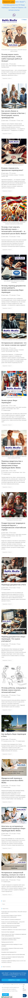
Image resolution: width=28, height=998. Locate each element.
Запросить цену (8, 2)
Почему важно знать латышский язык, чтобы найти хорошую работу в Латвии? (11, 57)
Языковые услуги (5, 67)
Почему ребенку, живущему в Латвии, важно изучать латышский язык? (13, 690)
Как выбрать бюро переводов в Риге (8, 952)
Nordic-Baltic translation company (10, 175)
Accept (5, 994)
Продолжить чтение (8, 79)
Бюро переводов (12, 65)
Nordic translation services (9, 407)
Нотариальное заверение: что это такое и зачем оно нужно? (14, 344)
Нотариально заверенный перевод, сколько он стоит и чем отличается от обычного (13, 874)
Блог (4, 65)
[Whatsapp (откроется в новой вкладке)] (14, 15)
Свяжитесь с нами (14, 980)
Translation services (7, 472)
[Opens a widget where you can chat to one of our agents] (23, 995)
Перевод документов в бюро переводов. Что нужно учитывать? (13, 639)
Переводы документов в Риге (13, 585)
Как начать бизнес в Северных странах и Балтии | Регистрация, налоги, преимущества (13, 114)
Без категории (9, 351)
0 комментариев (6, 410)
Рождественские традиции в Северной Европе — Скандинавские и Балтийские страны (13, 526)
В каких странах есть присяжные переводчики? (12, 169)
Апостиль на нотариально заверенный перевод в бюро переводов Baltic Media (13, 828)
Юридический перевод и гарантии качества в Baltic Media (12, 780)
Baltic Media (5, 64)
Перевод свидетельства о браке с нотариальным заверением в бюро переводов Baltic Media (12, 464)
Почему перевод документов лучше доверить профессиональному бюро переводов (13, 289)
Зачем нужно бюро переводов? (9, 401)
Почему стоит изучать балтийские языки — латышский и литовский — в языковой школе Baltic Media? (13, 230)
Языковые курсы (21, 65)
